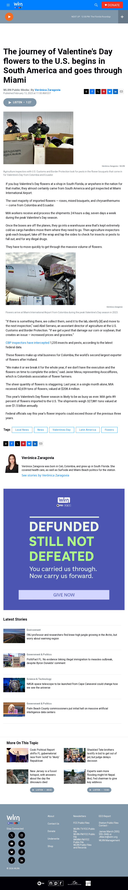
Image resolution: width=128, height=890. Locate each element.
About (51, 816)
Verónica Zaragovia (47, 90)
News (41, 429)
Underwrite (53, 839)
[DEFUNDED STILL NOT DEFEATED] (64, 549)
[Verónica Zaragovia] (10, 463)
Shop (50, 846)
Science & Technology (39, 679)
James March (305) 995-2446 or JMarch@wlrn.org (109, 834)
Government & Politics (39, 654)
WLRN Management (109, 840)
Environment (34, 630)
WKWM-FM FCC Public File (81, 841)
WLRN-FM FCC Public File (84, 835)
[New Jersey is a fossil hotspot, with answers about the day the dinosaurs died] (17, 776)
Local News (22, 429)
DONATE (114, 5)
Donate (51, 831)
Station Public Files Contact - (108, 824)
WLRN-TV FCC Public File (84, 830)
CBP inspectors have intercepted (28, 342)
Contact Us (53, 824)
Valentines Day (62, 429)
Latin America (87, 429)
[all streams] (123, 16)
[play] (9, 17)
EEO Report (105, 816)
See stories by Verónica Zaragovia (45, 475)
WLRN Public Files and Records (82, 846)
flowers (109, 429)
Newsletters (79, 816)
